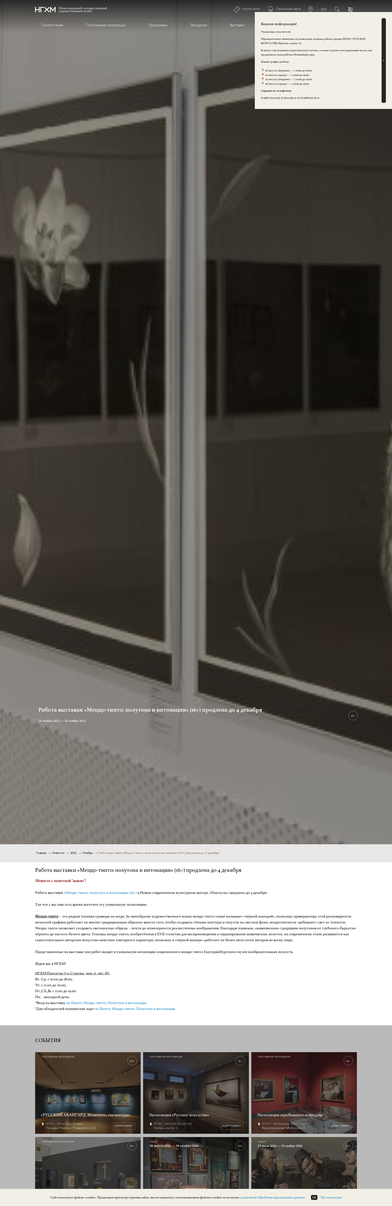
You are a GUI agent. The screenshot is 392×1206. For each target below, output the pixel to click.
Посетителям (52, 25)
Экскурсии (198, 25)
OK (314, 1197)
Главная (41, 853)
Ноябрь (87, 853)
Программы (157, 25)
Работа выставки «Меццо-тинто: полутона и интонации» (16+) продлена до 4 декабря (159, 853)
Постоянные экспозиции (105, 25)
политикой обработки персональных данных (273, 1197)
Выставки (237, 25)
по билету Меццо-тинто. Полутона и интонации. (106, 1003)
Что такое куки (331, 1197)
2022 (73, 853)
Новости (58, 853)
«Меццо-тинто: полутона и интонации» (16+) (101, 892)
